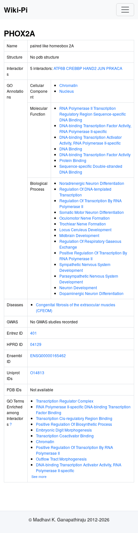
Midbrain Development (79, 235)
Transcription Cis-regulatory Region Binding (74, 418)
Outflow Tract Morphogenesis (61, 459)
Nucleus (66, 91)
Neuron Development (78, 287)
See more (39, 476)
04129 (35, 344)
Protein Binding (72, 160)
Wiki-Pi (16, 9)
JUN (101, 68)
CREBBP (74, 68)
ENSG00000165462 (48, 355)
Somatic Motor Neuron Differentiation (91, 212)
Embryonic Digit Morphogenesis (64, 430)
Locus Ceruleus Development (85, 229)
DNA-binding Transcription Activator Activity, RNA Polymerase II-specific (90, 140)
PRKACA (114, 68)
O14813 (37, 372)
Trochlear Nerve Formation (82, 223)
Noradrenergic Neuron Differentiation (91, 183)
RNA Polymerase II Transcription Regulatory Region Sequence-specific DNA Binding (92, 113)
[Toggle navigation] (125, 9)
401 (33, 333)
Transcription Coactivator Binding (65, 435)
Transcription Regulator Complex (64, 401)
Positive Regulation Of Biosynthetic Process (74, 424)
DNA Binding (70, 148)
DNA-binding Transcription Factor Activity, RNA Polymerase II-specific (95, 128)
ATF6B (59, 68)
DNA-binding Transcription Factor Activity (95, 154)
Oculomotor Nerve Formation (84, 218)
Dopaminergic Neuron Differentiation (91, 293)
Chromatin (68, 85)
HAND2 (90, 68)
